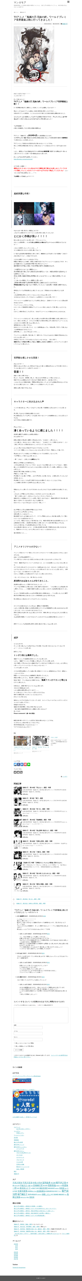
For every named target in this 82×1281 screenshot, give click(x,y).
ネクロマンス (20, 1157)
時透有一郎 (59, 1185)
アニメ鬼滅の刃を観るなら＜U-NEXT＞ (24, 1089)
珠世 (15, 1191)
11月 (16, 1247)
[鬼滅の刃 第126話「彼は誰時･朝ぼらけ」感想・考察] (18, 834)
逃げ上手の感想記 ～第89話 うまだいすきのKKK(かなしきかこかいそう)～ (35, 1208)
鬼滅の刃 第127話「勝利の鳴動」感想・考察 (37, 884)
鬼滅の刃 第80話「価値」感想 (23, 1224)
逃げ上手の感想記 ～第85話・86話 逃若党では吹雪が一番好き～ (32, 1213)
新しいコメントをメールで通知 (25, 1043)
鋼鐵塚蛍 (61, 1194)
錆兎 (66, 1194)
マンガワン (17, 1131)
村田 (18, 1188)
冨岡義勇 (46, 1182)
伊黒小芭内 (37, 1183)
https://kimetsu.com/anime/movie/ (23, 159)
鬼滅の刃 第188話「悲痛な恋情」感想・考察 (37, 841)
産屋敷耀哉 (41, 1191)
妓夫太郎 (17, 1185)
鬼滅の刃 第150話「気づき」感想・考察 (36, 809)
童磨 (29, 1194)
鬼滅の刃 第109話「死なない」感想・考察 (37, 787)
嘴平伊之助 (61, 1182)
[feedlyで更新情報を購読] (18, 772)
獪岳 (66, 1188)
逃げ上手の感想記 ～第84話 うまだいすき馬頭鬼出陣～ (29, 1215)
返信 (44, 916)
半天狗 (53, 1183)
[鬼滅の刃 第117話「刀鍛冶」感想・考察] (18, 855)
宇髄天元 (23, 1185)
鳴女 (28, 1197)
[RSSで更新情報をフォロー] (21, 772)
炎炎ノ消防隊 (20, 1169)
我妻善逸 (52, 1185)
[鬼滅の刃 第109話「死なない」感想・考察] (18, 791)
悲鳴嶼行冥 (38, 1185)
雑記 (15, 1171)
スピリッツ (17, 1127)
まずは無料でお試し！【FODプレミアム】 (25, 1117)
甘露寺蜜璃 (22, 1191)
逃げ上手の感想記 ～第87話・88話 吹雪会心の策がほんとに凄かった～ (34, 1211)
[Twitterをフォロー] (15, 772)
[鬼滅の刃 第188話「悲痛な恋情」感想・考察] (18, 844)
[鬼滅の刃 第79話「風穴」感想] (18, 802)
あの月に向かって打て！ (23, 1129)
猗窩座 (61, 1188)
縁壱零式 (39, 1194)
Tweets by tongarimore (19, 1267)
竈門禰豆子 (23, 1194)
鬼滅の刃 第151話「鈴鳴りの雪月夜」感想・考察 (30, 903)
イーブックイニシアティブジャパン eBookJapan (27, 1076)
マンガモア (20, 2)
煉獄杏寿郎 (43, 1188)
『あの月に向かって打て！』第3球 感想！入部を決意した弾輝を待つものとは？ (37, 1233)
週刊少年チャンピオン (20, 1147)
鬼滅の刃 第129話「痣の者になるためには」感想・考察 (41, 873)
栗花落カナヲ (25, 1188)
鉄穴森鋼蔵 (54, 1194)
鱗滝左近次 (23, 1197)
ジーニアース (20, 1148)
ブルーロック (20, 1159)
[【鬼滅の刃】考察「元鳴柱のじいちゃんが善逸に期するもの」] (18, 866)
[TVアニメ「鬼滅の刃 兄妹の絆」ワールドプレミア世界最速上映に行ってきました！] (21, 764)
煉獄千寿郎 (35, 1188)
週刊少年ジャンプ (19, 1144)
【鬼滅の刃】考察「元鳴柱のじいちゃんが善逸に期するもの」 (43, 862)
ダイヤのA (19, 1155)
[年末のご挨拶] (60, 741)
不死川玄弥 (28, 1183)
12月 (16, 1245)
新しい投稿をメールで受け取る (25, 1046)
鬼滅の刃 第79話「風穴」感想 (33, 798)
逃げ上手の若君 (18, 1142)
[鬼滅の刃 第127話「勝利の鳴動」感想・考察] (18, 887)
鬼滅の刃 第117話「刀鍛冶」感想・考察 (36, 852)
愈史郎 (45, 1185)
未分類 (16, 1137)
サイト (16, 1037)
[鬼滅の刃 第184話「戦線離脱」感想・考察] (18, 823)
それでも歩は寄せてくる (23, 1152)
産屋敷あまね (32, 1191)
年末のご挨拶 (54, 737)
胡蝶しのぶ (46, 1194)
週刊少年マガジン (19, 1151)
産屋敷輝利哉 (49, 1191)
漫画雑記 (16, 1140)
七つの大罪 (19, 1162)
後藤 (32, 1185)
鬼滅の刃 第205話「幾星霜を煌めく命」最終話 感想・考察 (31, 1229)
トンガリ (64, 776)
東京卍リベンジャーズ (22, 1166)
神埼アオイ (57, 1191)
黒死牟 (31, 1197)
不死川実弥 (17, 1183)
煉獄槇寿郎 (51, 1188)
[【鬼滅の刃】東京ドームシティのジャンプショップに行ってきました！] (22, 741)
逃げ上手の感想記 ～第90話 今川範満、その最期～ (28, 1206)
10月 (16, 1249)
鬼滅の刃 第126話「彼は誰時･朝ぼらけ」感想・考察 (40, 830)
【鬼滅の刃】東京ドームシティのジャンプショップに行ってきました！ (22, 749)
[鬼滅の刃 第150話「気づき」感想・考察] (40, 741)
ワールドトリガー (19, 1135)
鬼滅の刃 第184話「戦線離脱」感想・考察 (37, 820)
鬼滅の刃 (64, 24)
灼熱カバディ (20, 1133)
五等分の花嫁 (20, 1164)
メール (16, 1031)
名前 (15, 1025)
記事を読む (25, 794)
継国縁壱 (34, 1194)
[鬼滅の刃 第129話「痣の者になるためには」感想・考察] (18, 877)
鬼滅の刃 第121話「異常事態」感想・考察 (26, 1226)
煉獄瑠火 (57, 1188)
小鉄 (29, 1185)
